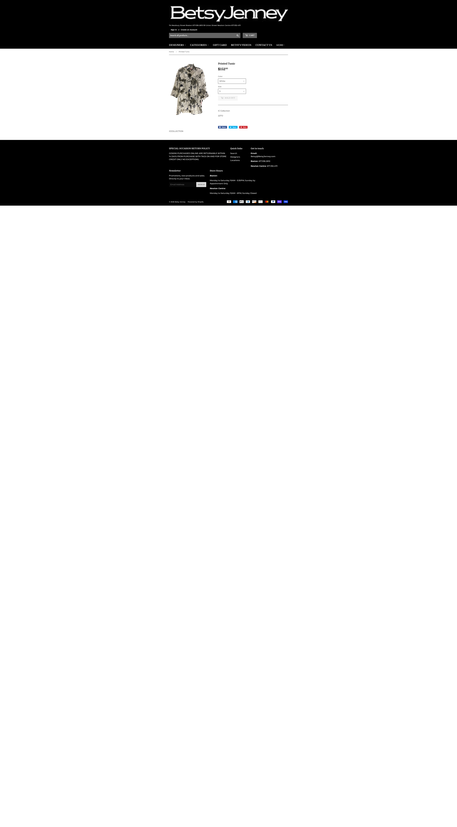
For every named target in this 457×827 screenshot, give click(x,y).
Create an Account (189, 30)
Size (219, 87)
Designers (176, 45)
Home (171, 52)
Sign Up (201, 185)
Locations (235, 160)
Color (220, 76)
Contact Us (264, 45)
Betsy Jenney (180, 202)
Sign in (174, 30)
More (279, 45)
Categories (198, 45)
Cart (252, 35)
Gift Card (220, 45)
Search (233, 153)
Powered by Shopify (196, 202)
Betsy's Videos (241, 45)
